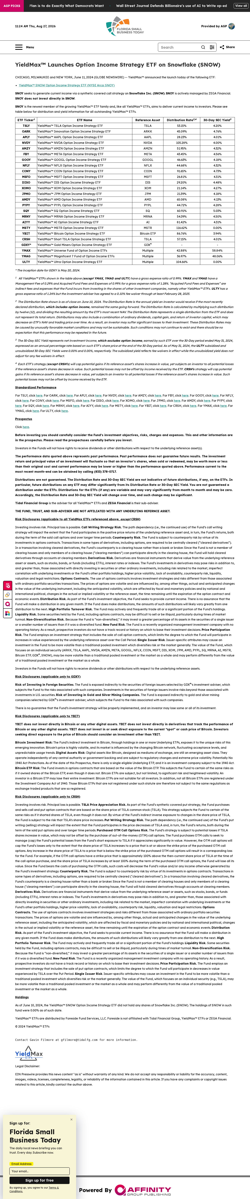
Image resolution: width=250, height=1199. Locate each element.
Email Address (21, 1164)
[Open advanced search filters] (212, 47)
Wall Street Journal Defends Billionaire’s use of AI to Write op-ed (171, 6)
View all (241, 6)
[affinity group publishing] (7, 604)
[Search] (203, 47)
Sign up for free (39, 1180)
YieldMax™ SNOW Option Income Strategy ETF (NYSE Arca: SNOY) (67, 85)
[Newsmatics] (7, 613)
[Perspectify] (7, 595)
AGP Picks (12, 6)
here (39, 395)
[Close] (71, 1119)
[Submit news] (7, 585)
